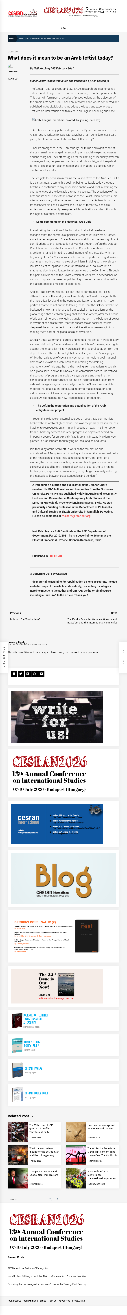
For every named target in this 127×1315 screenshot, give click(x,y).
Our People (15, 1301)
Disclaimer (78, 1301)
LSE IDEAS (55, 556)
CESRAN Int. (13, 72)
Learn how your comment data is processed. (75, 652)
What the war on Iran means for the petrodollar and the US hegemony (44, 1152)
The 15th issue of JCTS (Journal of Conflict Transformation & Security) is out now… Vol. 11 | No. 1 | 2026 (43, 1132)
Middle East (14, 52)
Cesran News (31, 1301)
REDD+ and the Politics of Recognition (28, 1268)
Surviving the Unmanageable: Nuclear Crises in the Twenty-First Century (47, 1284)
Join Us (52, 1301)
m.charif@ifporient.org (76, 516)
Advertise (64, 1301)
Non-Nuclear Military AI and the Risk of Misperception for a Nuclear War (47, 1276)
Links (43, 1301)
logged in (24, 644)
